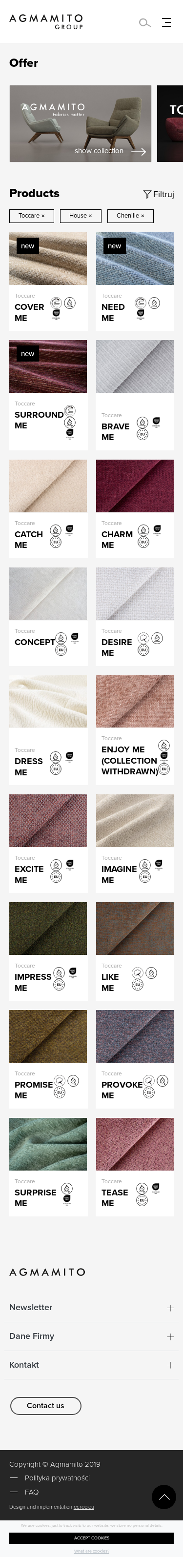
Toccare (32, 216)
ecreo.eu (84, 1507)
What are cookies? (91, 1551)
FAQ (32, 1492)
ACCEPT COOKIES (91, 1538)
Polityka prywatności (57, 1478)
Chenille (130, 216)
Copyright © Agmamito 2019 (55, 1464)
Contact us (45, 1406)
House (80, 216)
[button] (91, 1308)
